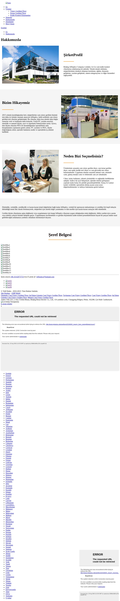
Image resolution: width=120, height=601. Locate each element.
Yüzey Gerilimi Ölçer (18, 11)
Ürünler (8, 9)
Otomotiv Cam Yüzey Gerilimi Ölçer (14, 295)
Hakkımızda (10, 20)
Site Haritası (5, 293)
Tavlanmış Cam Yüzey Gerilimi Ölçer (77, 295)
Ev (7, 7)
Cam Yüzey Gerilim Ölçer (101, 295)
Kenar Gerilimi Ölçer (18, 13)
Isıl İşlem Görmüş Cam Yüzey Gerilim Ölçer (45, 295)
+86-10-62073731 (17, 277)
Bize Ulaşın (10, 24)
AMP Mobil (15, 293)
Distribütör (10, 22)
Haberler (9, 17)
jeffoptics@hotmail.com (45, 277)
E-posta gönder (6, 304)
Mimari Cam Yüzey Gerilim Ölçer (40, 297)
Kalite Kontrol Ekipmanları (20, 15)
